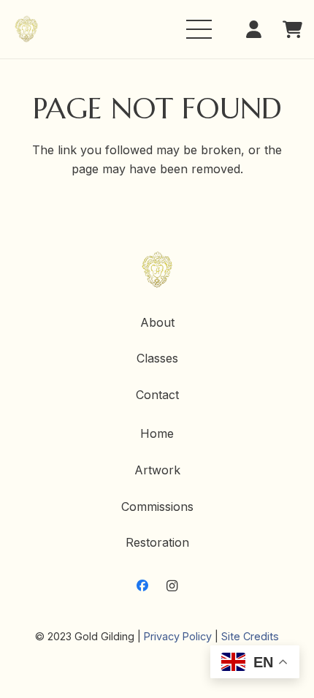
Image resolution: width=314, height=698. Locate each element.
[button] (258, 29)
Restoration (157, 542)
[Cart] (292, 29)
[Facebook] (142, 585)
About (157, 322)
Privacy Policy (178, 636)
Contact (157, 394)
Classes (157, 358)
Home (157, 433)
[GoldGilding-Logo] (26, 29)
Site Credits (250, 636)
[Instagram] (171, 585)
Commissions (157, 506)
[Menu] (199, 29)
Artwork (157, 470)
